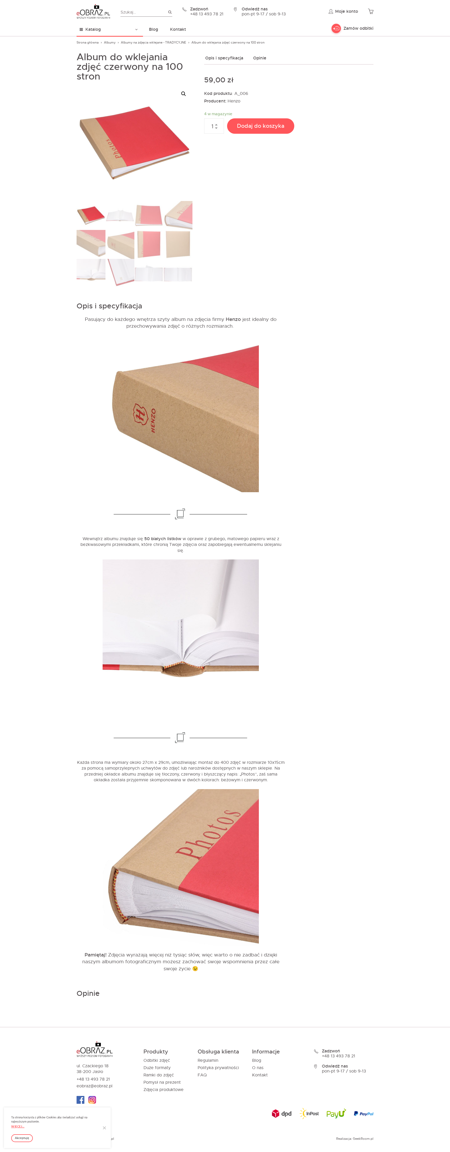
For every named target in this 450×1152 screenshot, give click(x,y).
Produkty (155, 1052)
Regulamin (208, 1060)
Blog (153, 29)
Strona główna (88, 42)
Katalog (93, 29)
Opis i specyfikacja (224, 58)
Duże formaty (157, 1067)
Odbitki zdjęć (156, 1060)
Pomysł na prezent (162, 1082)
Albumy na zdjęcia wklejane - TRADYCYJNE (153, 42)
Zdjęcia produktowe (163, 1089)
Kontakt (178, 29)
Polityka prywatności (218, 1067)
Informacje (266, 1052)
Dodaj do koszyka (260, 126)
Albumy (110, 42)
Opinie (259, 58)
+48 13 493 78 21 (93, 1079)
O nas (258, 1067)
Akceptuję (22, 1138)
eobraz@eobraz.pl (95, 1086)
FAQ (202, 1075)
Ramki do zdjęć (158, 1075)
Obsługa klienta (218, 1052)
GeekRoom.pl (363, 1139)
